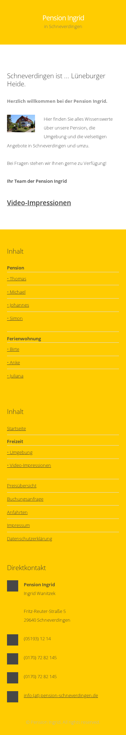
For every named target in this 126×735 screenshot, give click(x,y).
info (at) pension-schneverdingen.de (61, 695)
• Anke (13, 362)
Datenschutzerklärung (29, 538)
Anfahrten (17, 512)
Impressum (18, 525)
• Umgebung (20, 452)
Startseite (16, 428)
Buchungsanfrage (25, 499)
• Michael (16, 292)
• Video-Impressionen (29, 465)
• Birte (13, 349)
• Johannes (18, 305)
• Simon (15, 318)
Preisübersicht (21, 485)
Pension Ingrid (63, 21)
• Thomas (16, 278)
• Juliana (15, 376)
